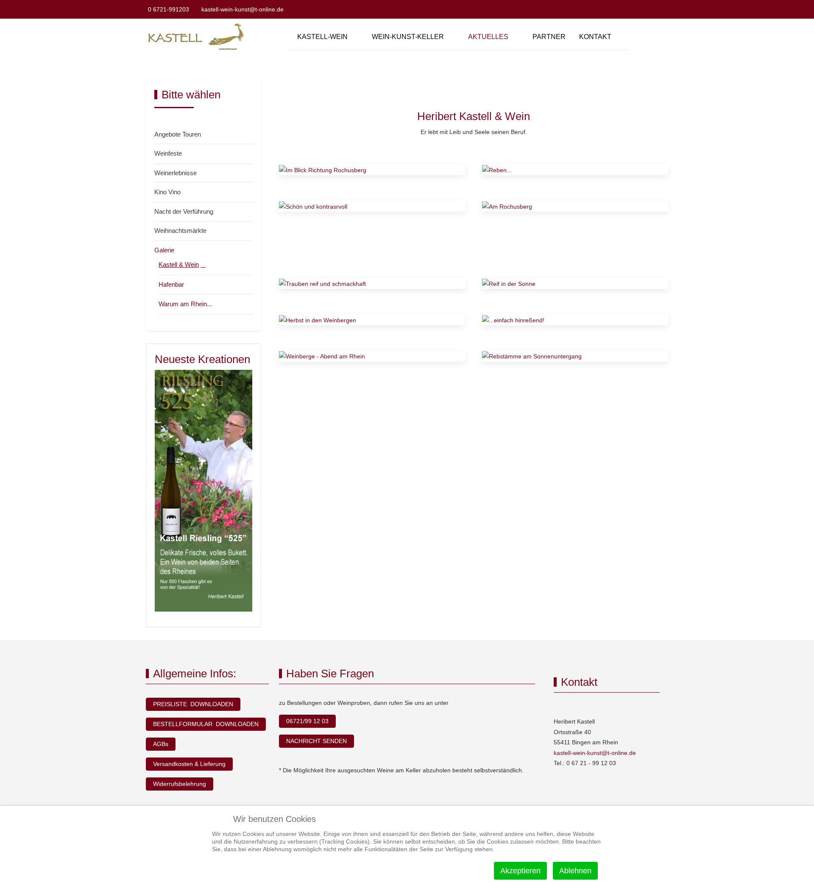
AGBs (160, 744)
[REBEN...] (497, 169)
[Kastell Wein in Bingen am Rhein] (197, 36)
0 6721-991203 (168, 9)
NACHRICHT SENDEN (316, 741)
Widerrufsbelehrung (179, 783)
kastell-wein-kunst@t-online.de (242, 9)
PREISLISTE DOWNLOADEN (193, 704)
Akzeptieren (520, 870)
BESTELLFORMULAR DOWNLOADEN (206, 724)
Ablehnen (575, 870)
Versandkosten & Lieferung (189, 763)
